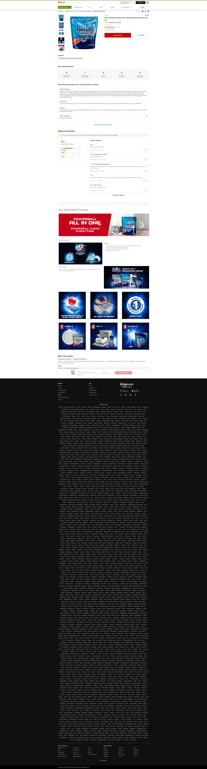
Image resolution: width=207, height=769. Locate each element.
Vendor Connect (93, 395)
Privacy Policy (61, 392)
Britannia (106, 754)
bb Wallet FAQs (92, 390)
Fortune (136, 754)
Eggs (89, 752)
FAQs (90, 385)
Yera (120, 752)
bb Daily (60, 399)
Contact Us (91, 388)
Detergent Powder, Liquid (82, 361)
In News (60, 388)
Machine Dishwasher (68, 363)
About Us (60, 385)
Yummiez (106, 752)
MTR (135, 748)
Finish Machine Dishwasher (70, 368)
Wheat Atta (76, 748)
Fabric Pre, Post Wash (129, 361)
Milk (59, 750)
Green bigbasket (62, 390)
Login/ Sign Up (140, 3)
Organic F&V (61, 752)
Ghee (89, 748)
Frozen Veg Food (62, 756)
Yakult (135, 752)
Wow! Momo (122, 754)
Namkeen (75, 752)
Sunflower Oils (61, 748)
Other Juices (76, 754)
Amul (105, 748)
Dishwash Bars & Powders (98, 361)
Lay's (135, 756)
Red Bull (106, 750)
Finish (106, 15)
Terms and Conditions (63, 397)
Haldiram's (106, 756)
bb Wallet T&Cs (92, 392)
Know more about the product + (103, 124)
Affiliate (60, 395)
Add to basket (118, 35)
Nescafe (121, 748)
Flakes (90, 750)
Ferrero (121, 756)
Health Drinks (76, 750)
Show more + (103, 760)
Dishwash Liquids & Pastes (114, 361)
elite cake (121, 750)
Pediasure (136, 750)
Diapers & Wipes (77, 756)
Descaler (61, 361)
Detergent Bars (69, 361)
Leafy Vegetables (92, 754)
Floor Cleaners (61, 754)
